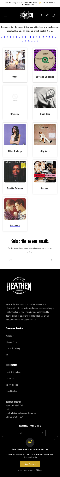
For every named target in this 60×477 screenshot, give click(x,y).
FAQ (7, 354)
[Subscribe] (51, 260)
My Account (10, 335)
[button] (6, 15)
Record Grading (11, 391)
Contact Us (10, 378)
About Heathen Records (14, 372)
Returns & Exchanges (13, 348)
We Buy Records (12, 384)
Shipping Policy (11, 342)
